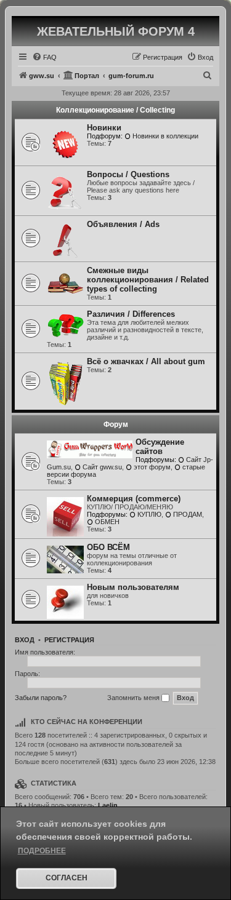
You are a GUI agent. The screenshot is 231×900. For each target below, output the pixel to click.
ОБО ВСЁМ (108, 547)
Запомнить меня (134, 697)
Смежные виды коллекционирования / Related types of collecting (148, 279)
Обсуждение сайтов (160, 446)
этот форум (152, 467)
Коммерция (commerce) (133, 498)
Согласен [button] (66, 878)
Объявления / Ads (123, 224)
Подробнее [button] (42, 850)
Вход (24, 639)
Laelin (108, 805)
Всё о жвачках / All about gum (146, 361)
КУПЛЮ (149, 514)
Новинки (104, 127)
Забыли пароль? (41, 697)
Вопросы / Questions (128, 174)
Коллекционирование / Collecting (115, 110)
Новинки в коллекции (165, 136)
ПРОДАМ (187, 514)
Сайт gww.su (102, 467)
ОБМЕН (107, 521)
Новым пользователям (133, 587)
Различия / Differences (131, 314)
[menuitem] (44, 57)
